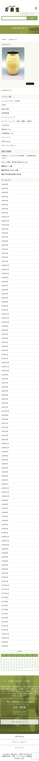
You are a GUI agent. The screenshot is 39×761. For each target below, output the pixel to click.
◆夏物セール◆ (6, 166)
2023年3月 (4, 350)
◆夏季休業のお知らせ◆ (9, 170)
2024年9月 (4, 277)
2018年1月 (4, 581)
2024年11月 (5, 269)
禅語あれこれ (6, 129)
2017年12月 (5, 585)
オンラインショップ (8, 117)
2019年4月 (4, 520)
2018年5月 (4, 565)
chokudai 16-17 (7, 90)
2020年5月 (4, 468)
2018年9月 (4, 549)
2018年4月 (4, 569)
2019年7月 (4, 508)
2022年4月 (4, 395)
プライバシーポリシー (9, 145)
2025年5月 (4, 245)
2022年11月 (5, 367)
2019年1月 (4, 533)
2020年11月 (5, 448)
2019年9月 (4, 500)
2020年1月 (4, 484)
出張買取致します (7, 133)
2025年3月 (4, 253)
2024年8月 (4, 281)
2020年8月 (4, 456)
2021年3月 (4, 435)
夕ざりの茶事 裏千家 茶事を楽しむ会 (14, 162)
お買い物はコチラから (27, 14)
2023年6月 (4, 338)
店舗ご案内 (5, 109)
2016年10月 (5, 638)
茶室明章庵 (5, 113)
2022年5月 (4, 391)
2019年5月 (4, 516)
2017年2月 (4, 626)
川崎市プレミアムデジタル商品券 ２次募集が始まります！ (18, 157)
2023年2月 (4, 354)
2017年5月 (4, 614)
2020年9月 (4, 452)
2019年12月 (5, 488)
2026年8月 (4, 184)
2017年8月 (4, 601)
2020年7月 (4, 460)
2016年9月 (4, 642)
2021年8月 (4, 419)
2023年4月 (4, 346)
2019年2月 (4, 529)
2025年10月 (5, 225)
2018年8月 (4, 553)
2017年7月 (4, 605)
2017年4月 (4, 618)
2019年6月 (4, 512)
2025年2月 (4, 257)
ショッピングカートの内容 (10, 101)
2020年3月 (4, 476)
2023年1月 (4, 358)
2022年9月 (4, 375)
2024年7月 (4, 285)
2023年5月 (4, 342)
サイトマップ (6, 137)
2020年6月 (4, 464)
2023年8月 (4, 330)
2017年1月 (4, 630)
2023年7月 (4, 334)
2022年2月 (4, 403)
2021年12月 (5, 411)
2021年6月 (4, 427)
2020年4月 (4, 472)
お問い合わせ (6, 141)
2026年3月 (4, 204)
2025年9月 (4, 229)
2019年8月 (4, 504)
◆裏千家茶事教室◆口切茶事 (11, 174)
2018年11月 (5, 541)
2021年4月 (4, 431)
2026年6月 (4, 192)
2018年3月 (4, 573)
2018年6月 (4, 561)
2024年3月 (4, 302)
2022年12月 (5, 362)
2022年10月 (5, 371)
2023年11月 (5, 318)
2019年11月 (5, 492)
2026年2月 (4, 209)
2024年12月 (5, 265)
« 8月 (3, 651)
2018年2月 (4, 577)
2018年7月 (4, 557)
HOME (4, 39)
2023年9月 (4, 326)
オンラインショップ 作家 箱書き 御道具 (16, 121)
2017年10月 (5, 593)
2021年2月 (4, 439)
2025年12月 (5, 217)
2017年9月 (4, 597)
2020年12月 (5, 443)
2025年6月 (4, 241)
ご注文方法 (5, 125)
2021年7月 (4, 423)
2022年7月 (4, 383)
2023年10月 (5, 322)
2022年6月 (4, 387)
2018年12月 (5, 537)
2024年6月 (4, 290)
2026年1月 (4, 213)
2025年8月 (4, 233)
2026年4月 (4, 200)
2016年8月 (4, 646)
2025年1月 (4, 261)
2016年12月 (5, 634)
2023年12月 (5, 314)
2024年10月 (5, 273)
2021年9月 (4, 415)
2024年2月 (4, 306)
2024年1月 (4, 310)
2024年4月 (4, 298)
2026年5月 (4, 196)
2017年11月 (5, 589)
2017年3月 (4, 622)
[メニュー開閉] (36, 8)
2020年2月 (4, 480)
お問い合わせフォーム (19, 722)
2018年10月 (5, 545)
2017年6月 (4, 609)
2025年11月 (5, 221)
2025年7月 (4, 237)
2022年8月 (4, 379)
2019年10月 (5, 496)
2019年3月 (4, 524)
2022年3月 (4, 399)
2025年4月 (4, 249)
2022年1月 (4, 407)
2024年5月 (4, 294)
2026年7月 (4, 188)
